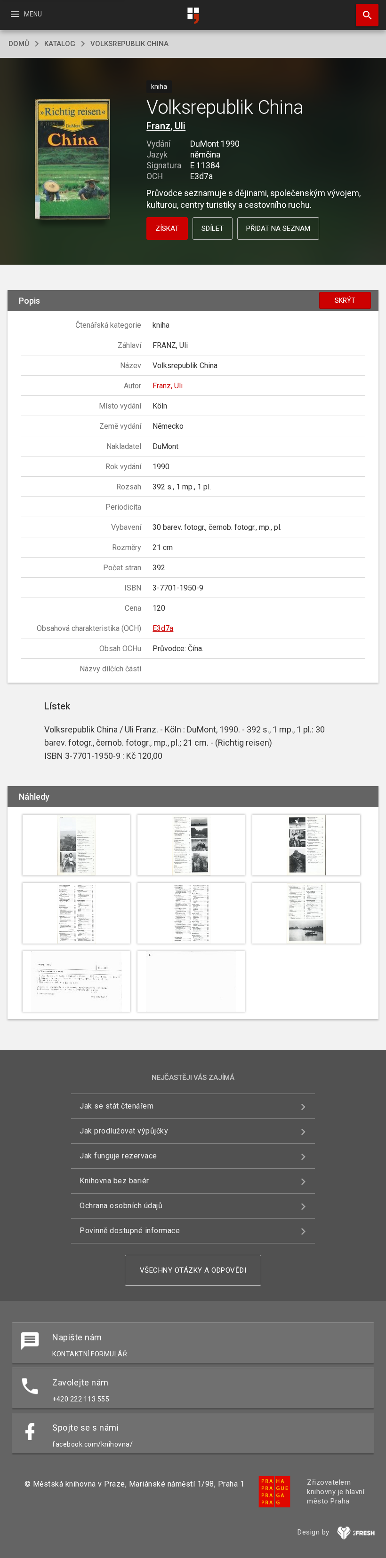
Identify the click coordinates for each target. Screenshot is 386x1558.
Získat (167, 228)
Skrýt (345, 300)
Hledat (364, 15)
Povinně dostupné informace (130, 1230)
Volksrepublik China (129, 43)
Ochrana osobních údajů (121, 1205)
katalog (59, 43)
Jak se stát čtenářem (116, 1106)
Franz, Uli (165, 126)
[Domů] (193, 16)
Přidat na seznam (278, 228)
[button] (72, 160)
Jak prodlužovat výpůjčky (124, 1130)
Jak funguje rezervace (118, 1155)
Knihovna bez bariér (114, 1180)
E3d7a (163, 628)
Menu (25, 14)
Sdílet (212, 228)
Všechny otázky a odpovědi (193, 1270)
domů (18, 43)
